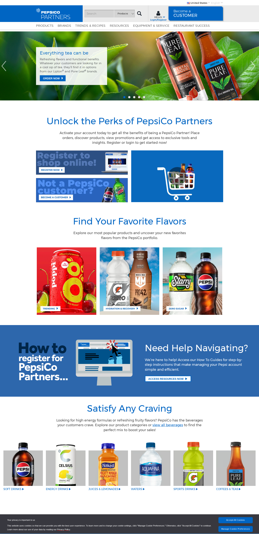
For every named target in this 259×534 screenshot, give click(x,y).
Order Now (51, 78)
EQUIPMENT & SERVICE (151, 25)
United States (198, 2)
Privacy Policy (63, 529)
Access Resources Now (166, 378)
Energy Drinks (57, 489)
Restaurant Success (191, 25)
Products (45, 25)
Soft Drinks (12, 489)
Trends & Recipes (90, 25)
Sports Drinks (184, 489)
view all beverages (167, 425)
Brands (64, 25)
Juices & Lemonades (103, 489)
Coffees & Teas (227, 489)
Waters (136, 489)
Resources (119, 25)
